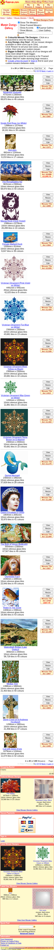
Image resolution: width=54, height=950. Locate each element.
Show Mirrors (26, 30)
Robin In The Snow (12, 608)
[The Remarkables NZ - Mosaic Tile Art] (16, 162)
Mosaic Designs (20, 18)
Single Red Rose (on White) (14, 123)
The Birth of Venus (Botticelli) (14, 544)
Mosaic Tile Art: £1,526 (47, 350)
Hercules (12, 150)
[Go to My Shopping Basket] (52, 767)
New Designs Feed (44, 20)
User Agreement (7, 939)
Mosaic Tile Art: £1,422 (47, 421)
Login (3, 841)
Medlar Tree (12, 684)
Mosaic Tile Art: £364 (47, 244)
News (28, 2)
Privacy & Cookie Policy (10, 941)
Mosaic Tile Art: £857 (47, 673)
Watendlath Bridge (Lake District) (15, 648)
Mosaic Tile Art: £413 (47, 392)
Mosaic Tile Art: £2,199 (47, 631)
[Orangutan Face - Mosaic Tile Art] (10, 556)
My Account (48, 6)
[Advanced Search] (52, 923)
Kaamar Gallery (46, 28)
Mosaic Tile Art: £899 (47, 205)
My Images (38, 6)
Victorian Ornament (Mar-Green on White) (15, 396)
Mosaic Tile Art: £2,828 (47, 267)
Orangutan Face (12, 576)
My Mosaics (28, 6)
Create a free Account (18, 61)
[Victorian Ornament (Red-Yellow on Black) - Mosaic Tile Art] (14, 339)
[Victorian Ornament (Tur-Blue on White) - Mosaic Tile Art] (14, 298)
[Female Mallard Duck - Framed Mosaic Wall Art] (10, 233)
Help (34, 2)
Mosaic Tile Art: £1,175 (47, 463)
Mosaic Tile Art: (47, 174)
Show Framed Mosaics (30, 25)
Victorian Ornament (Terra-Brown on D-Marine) (15, 438)
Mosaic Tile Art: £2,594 (47, 535)
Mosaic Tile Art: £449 (47, 745)
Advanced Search (27, 933)
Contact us (5, 945)
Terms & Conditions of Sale (11, 943)
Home (2, 18)
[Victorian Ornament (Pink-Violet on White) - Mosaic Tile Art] (14, 256)
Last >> (50, 71)
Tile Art (31, 18)
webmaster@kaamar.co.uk (17, 948)
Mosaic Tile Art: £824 (47, 707)
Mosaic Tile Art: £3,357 (47, 87)
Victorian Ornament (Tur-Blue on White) (15, 326)
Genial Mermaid (12, 475)
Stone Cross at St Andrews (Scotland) (15, 720)
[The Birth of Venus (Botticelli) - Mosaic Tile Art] (16, 525)
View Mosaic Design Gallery (27, 883)
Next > (44, 71)
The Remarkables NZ (12, 182)
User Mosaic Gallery (40, 12)
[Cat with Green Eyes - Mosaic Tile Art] (10, 734)
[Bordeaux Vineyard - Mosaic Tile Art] (17, 76)
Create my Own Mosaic (6, 12)
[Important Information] (52, 937)
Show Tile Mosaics (29, 22)
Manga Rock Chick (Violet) (13, 221)
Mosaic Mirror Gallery (32, 12)
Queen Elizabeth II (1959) (12, 512)
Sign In (34, 61)
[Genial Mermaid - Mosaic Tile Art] (14, 452)
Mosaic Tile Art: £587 (47, 115)
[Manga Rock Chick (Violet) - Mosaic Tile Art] (10, 194)
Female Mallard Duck (12, 244)
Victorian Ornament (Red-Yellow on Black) (15, 368)
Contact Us (49, 11)
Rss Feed (49, 2)
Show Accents (26, 28)
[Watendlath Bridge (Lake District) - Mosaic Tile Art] (19, 620)
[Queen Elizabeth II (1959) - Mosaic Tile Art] (12, 488)
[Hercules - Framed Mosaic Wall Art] (10, 135)
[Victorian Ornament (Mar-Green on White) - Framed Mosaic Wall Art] (10, 381)
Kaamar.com (12, 2)
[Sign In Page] (52, 836)
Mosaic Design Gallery (15, 12)
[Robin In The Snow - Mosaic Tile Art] (10, 589)
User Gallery (45, 30)
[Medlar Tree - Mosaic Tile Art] (10, 662)
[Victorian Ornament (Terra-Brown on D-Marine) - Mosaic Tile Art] (14, 410)
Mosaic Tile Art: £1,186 (47, 498)
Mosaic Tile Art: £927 (47, 567)
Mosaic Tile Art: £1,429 (47, 308)
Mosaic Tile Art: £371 (47, 146)
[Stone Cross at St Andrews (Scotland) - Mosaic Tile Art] (10, 696)
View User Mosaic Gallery (27, 920)
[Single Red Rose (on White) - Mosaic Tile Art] (10, 104)
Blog (39, 2)
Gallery (9, 18)
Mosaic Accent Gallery (24, 12)
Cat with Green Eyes (12, 749)
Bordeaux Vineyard (12, 92)
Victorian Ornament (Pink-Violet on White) (15, 284)
